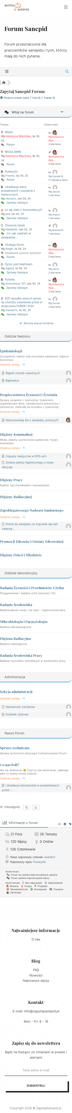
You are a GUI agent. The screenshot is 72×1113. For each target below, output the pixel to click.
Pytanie (10, 279)
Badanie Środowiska (16, 604)
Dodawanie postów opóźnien (23, 252)
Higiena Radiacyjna (15, 638)
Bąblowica (12, 380)
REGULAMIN (13, 151)
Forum (11, 144)
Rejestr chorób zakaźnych (23, 373)
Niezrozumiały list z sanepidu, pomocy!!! (32, 420)
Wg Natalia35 (55, 230)
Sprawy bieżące (17, 202)
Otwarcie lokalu (15, 225)
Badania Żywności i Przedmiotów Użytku (32, 587)
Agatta (10, 268)
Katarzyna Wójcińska (18, 136)
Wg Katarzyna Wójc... (56, 138)
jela (8, 213)
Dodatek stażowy (17, 714)
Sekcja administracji (16, 691)
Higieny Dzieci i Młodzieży (21, 555)
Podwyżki (11, 171)
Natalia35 (11, 229)
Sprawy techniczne (15, 748)
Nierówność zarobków (20, 707)
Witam (9, 132)
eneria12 (49, 857)
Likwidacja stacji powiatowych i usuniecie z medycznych (18, 190)
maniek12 (11, 310)
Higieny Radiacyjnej (16, 496)
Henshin (11, 198)
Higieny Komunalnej (16, 434)
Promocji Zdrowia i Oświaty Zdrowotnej (31, 541)
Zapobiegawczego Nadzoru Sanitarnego (31, 510)
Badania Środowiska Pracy (21, 655)
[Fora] (3, 82)
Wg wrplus (54, 214)
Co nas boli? (9, 764)
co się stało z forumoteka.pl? (23, 209)
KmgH (9, 248)
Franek (10, 175)
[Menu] (66, 7)
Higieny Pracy (11, 480)
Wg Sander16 (55, 176)
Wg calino (53, 268)
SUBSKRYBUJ (36, 1085)
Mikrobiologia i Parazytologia (23, 621)
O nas (36, 939)
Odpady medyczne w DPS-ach (26, 456)
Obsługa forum (14, 244)
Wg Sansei (54, 191)
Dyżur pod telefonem (18, 264)
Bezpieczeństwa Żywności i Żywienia (28, 394)
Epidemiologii (11, 351)
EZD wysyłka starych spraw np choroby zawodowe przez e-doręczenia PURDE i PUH (22, 302)
